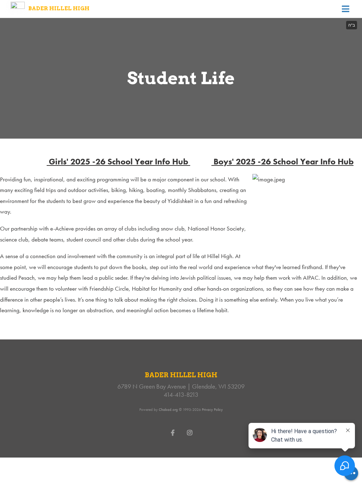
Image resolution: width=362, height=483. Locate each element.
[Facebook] (172, 432)
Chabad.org (168, 409)
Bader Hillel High (58, 8)
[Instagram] (189, 432)
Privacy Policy (212, 409)
